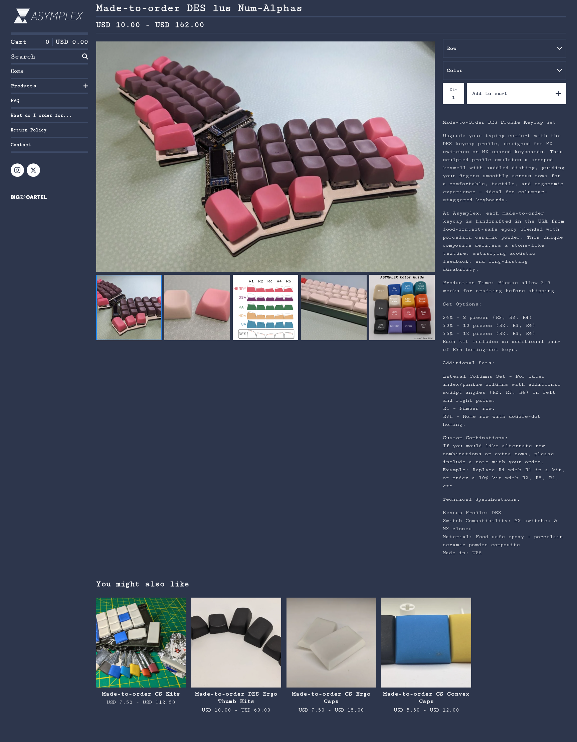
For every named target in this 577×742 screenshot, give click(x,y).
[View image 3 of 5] (265, 307)
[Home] (49, 16)
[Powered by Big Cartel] (49, 197)
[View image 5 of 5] (402, 307)
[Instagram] (17, 170)
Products (23, 86)
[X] (33, 170)
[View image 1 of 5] (129, 307)
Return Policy (28, 130)
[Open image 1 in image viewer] (265, 156)
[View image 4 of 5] (333, 307)
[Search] (85, 56)
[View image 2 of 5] (197, 307)
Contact (21, 144)
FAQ (15, 100)
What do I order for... (41, 115)
